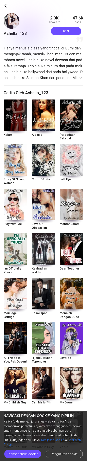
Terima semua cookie (22, 454)
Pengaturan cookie (64, 454)
